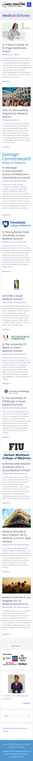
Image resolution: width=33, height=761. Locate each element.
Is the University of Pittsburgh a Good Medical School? (14, 401)
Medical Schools (7, 54)
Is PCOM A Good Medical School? (12, 297)
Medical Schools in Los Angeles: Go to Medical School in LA (16, 601)
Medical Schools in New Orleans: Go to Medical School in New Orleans (16, 536)
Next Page (16, 646)
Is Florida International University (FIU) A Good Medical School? (16, 467)
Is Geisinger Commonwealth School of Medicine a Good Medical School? (16, 172)
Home (5, 744)
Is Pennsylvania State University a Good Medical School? (15, 235)
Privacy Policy (18, 744)
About (10, 744)
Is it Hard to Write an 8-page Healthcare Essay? (15, 48)
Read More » (6, 81)
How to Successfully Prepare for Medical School (15, 113)
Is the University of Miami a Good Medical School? (14, 347)
